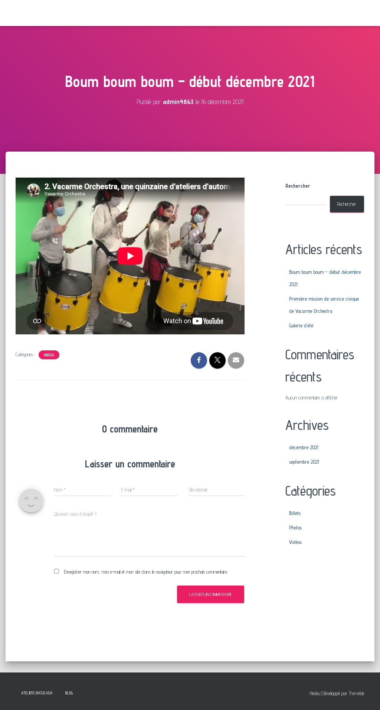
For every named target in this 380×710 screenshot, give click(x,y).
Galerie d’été (301, 325)
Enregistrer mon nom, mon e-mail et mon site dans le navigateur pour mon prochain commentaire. (146, 572)
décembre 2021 (303, 447)
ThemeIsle (356, 693)
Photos (295, 528)
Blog (69, 693)
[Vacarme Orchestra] (38, 13)
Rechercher (297, 186)
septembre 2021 (304, 462)
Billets (295, 513)
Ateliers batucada (37, 693)
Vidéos (49, 355)
